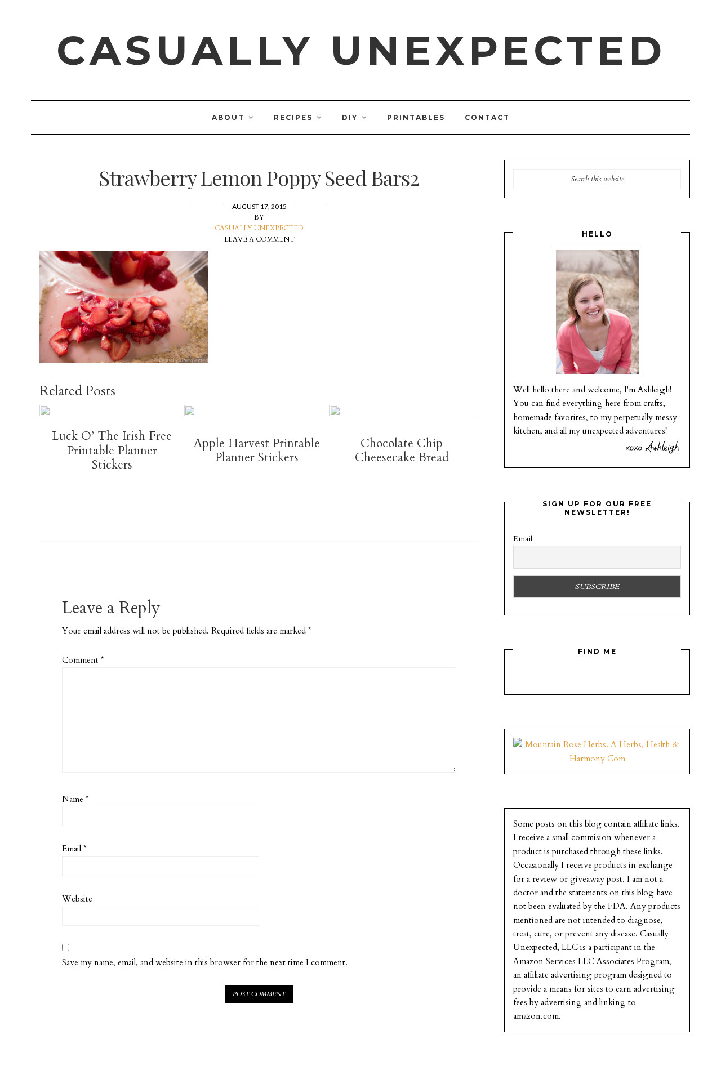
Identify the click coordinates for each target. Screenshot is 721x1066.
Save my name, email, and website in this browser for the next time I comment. (205, 962)
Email (74, 848)
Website (77, 898)
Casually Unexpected (361, 50)
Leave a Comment (259, 239)
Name (75, 799)
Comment (83, 660)
